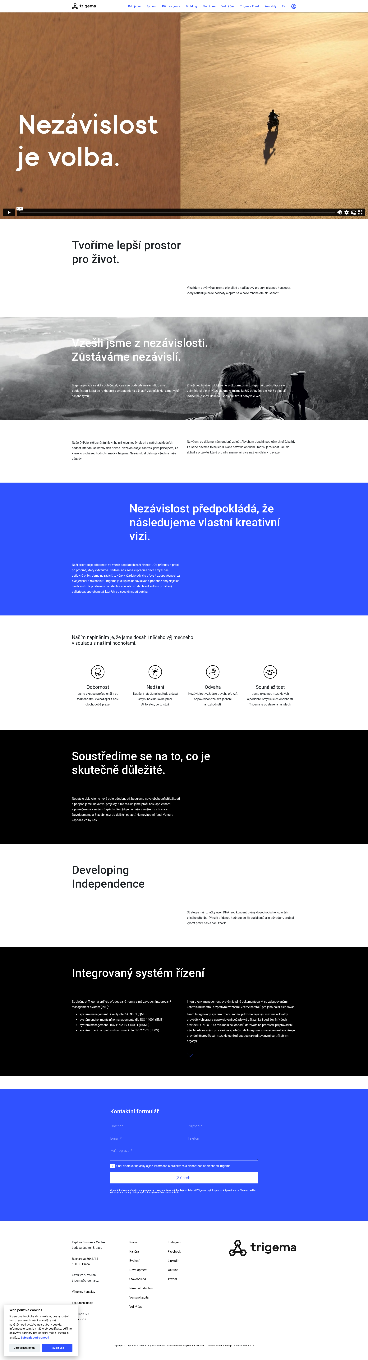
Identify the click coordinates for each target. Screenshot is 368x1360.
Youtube (173, 1270)
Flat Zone (209, 6)
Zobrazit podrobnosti (35, 1337)
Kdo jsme (134, 6)
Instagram (174, 1242)
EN (284, 6)
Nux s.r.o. (250, 1345)
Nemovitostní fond (141, 1288)
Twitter (172, 1279)
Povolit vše (57, 1347)
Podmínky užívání (196, 1345)
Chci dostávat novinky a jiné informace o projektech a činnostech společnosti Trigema (173, 1166)
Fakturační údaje (82, 1303)
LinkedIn (173, 1261)
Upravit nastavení (24, 1347)
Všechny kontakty (83, 1292)
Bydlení (151, 6)
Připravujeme (171, 6)
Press (133, 1242)
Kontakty (270, 6)
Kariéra (134, 1251)
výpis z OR (79, 1319)
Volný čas (227, 6)
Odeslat (185, 1178)
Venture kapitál (139, 1297)
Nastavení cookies (176, 1345)
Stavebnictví (137, 1279)
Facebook (174, 1251)
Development (138, 1270)
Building (191, 6)
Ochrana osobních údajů (219, 1345)
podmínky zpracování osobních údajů (163, 1190)
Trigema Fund (249, 6)
